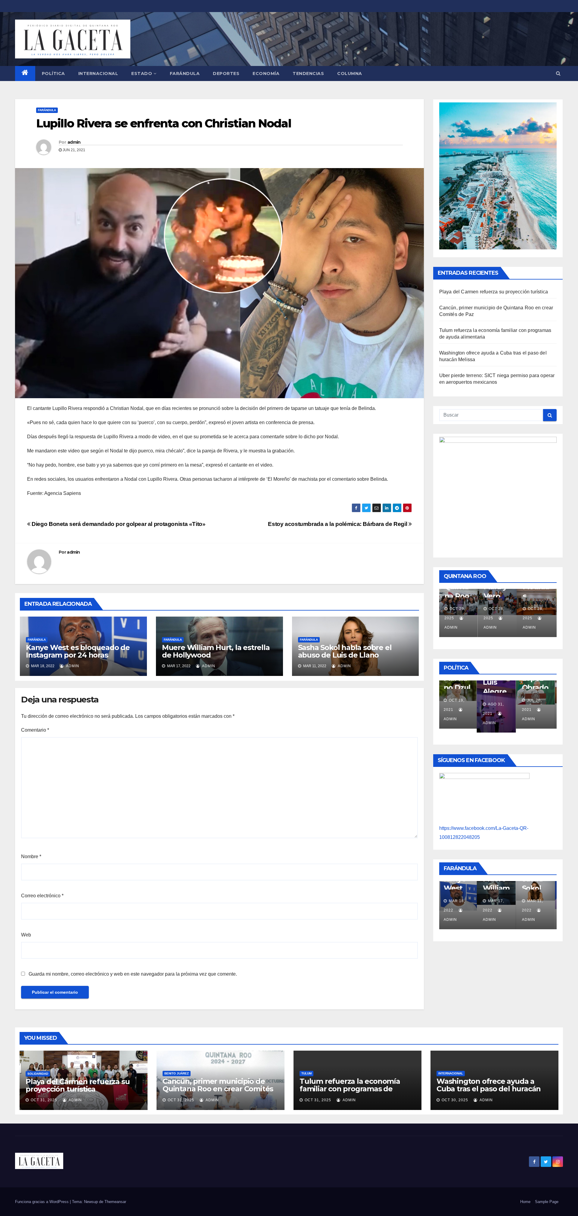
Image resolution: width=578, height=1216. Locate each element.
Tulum (306, 1073)
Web (26, 934)
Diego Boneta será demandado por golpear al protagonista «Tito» (117, 524)
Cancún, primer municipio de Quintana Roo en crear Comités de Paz (218, 1089)
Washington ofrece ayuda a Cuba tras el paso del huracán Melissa (489, 1089)
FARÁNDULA (185, 73)
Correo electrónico (42, 895)
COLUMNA (349, 73)
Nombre (31, 856)
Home (525, 1201)
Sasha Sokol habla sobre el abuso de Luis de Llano (345, 651)
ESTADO (141, 73)
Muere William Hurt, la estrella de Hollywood (216, 651)
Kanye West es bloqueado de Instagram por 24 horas (78, 651)
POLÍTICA (53, 73)
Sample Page (546, 1201)
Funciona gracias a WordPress (42, 1201)
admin (74, 142)
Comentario (35, 730)
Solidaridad (37, 1073)
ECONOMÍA (266, 73)
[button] (558, 73)
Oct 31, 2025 (44, 1100)
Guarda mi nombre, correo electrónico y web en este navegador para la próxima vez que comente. (133, 974)
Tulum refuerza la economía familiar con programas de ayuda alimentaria (350, 1089)
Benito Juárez (176, 1073)
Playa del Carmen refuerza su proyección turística (493, 291)
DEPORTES (226, 73)
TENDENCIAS (308, 73)
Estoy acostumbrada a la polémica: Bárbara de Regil (338, 524)
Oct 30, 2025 (455, 1100)
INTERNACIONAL (98, 73)
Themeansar (115, 1201)
